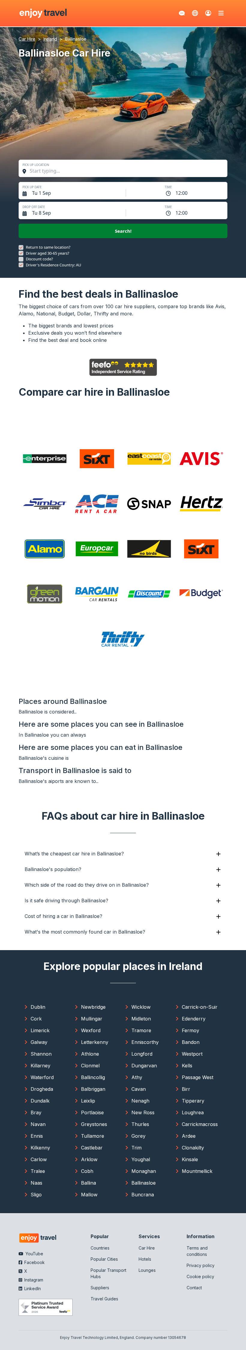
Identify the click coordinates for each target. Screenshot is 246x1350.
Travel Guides (104, 1298)
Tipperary (193, 1101)
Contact (194, 1287)
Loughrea (193, 1112)
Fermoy (190, 1030)
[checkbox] (21, 247)
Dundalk (40, 1101)
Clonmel (90, 1066)
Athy (136, 1077)
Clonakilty (193, 1148)
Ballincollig (93, 1077)
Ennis (37, 1136)
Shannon (41, 1054)
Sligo (36, 1195)
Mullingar (91, 1019)
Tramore (141, 1030)
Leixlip (88, 1101)
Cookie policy (200, 1276)
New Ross (142, 1112)
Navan (38, 1124)
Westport (192, 1054)
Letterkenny (94, 1042)
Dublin (38, 1007)
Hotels (145, 1259)
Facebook (34, 1262)
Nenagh (140, 1101)
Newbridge (93, 1007)
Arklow (89, 1159)
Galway (39, 1042)
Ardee (189, 1136)
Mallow (89, 1195)
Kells (187, 1066)
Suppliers (100, 1287)
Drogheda (42, 1089)
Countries (100, 1247)
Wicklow (141, 1007)
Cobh (87, 1171)
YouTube (33, 1253)
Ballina (88, 1183)
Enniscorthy (145, 1042)
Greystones (94, 1124)
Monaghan (143, 1171)
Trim (136, 1148)
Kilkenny (40, 1148)
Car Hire (147, 1247)
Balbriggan (93, 1089)
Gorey (138, 1136)
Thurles (140, 1124)
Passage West (197, 1077)
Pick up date (32, 187)
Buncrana (142, 1195)
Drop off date (33, 207)
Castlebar (92, 1148)
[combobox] (126, 170)
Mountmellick (197, 1171)
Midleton (141, 1019)
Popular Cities (104, 1259)
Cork (36, 1019)
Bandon (191, 1042)
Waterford (42, 1077)
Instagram (33, 1279)
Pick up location (35, 165)
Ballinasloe (143, 1183)
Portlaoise (92, 1112)
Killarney (40, 1066)
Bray (36, 1112)
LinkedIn (32, 1288)
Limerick (40, 1030)
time (168, 187)
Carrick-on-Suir (200, 1007)
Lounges (147, 1270)
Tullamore (92, 1136)
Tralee (38, 1171)
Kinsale (190, 1159)
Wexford (90, 1030)
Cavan (138, 1089)
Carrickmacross (200, 1124)
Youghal (140, 1159)
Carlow (39, 1159)
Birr (186, 1089)
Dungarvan (144, 1066)
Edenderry (194, 1019)
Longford (141, 1054)
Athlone (90, 1054)
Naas (36, 1183)
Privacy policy (200, 1265)
